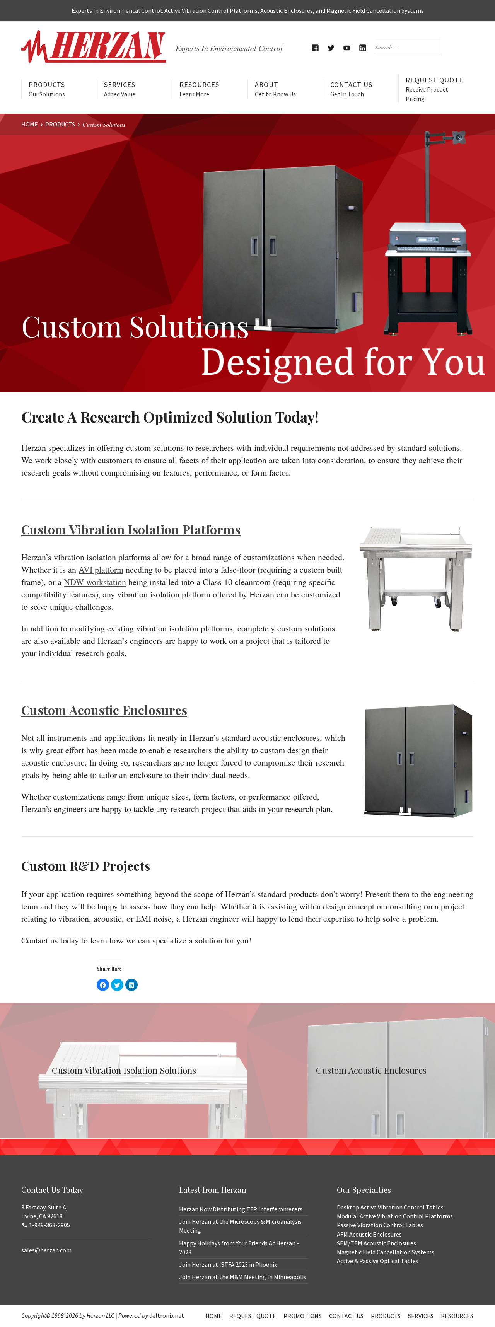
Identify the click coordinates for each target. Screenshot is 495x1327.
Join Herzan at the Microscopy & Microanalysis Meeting (240, 1226)
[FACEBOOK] (315, 48)
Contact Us (351, 89)
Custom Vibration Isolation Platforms (131, 529)
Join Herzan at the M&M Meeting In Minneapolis (242, 1277)
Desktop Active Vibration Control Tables (390, 1207)
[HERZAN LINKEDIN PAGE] (363, 48)
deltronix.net (166, 1315)
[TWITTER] (331, 48)
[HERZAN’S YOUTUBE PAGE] (347, 48)
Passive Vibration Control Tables (380, 1225)
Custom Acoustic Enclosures (104, 709)
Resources (199, 89)
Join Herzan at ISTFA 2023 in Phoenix (228, 1264)
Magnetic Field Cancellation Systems (385, 1252)
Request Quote (434, 88)
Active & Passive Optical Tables (377, 1261)
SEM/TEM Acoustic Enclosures (376, 1243)
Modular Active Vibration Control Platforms (395, 1216)
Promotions (302, 1316)
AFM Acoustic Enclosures (369, 1234)
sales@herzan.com (46, 1250)
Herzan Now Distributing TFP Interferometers (240, 1209)
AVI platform (101, 569)
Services (119, 89)
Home (213, 1316)
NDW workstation (95, 581)
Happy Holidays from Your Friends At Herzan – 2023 (239, 1247)
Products (47, 89)
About (275, 89)
